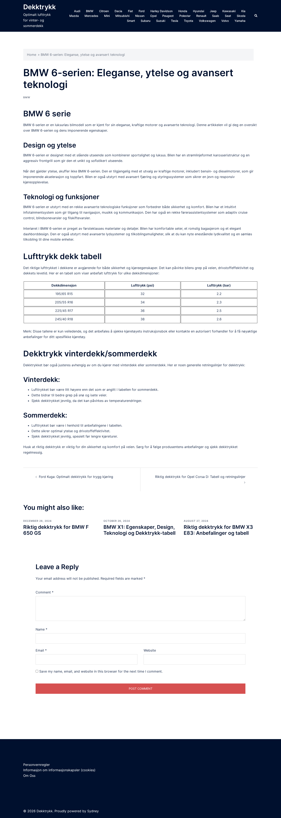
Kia (243, 11)
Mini (107, 16)
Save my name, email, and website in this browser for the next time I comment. (101, 671)
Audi (77, 11)
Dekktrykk (39, 7)
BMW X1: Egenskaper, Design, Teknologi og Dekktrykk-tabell (139, 530)
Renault (201, 16)
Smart (131, 20)
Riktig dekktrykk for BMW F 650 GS (56, 530)
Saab (215, 16)
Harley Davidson (161, 11)
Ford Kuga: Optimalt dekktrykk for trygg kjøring (76, 477)
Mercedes (91, 16)
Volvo (225, 20)
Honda (182, 11)
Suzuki (160, 20)
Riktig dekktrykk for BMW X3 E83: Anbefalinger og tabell (218, 530)
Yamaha (240, 20)
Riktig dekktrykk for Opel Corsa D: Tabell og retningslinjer (200, 477)
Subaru (145, 20)
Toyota (188, 20)
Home (31, 55)
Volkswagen (207, 20)
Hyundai (198, 11)
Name (41, 629)
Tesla (174, 20)
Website (150, 650)
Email (41, 650)
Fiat (130, 11)
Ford (142, 11)
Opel (153, 16)
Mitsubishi (122, 16)
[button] (256, 16)
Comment (44, 592)
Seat (228, 16)
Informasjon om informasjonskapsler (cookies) (59, 770)
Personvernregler (36, 765)
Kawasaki (229, 11)
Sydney (93, 811)
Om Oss (29, 776)
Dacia (118, 11)
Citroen (104, 11)
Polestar (184, 16)
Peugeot (168, 16)
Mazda (74, 16)
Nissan (139, 16)
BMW (89, 11)
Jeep (213, 11)
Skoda (241, 16)
